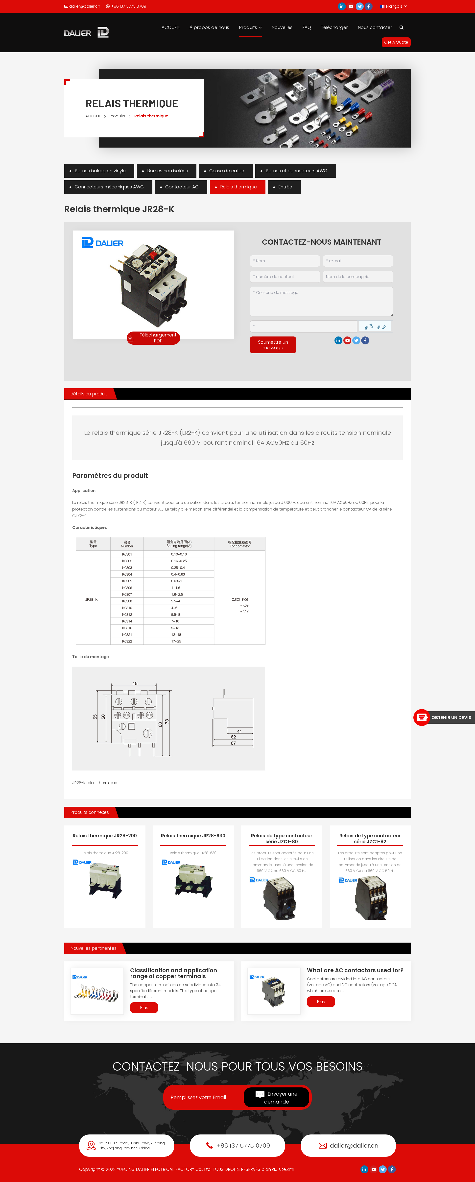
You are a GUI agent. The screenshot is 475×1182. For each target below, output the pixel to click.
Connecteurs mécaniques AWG (109, 187)
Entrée (285, 187)
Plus (144, 1008)
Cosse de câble (226, 171)
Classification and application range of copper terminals (173, 973)
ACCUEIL (171, 27)
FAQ (306, 27)
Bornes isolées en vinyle (100, 171)
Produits (248, 27)
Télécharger (334, 27)
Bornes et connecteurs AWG (296, 171)
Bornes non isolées (167, 171)
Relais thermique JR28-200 (105, 835)
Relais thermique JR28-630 (193, 835)
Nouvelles (282, 27)
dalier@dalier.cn (84, 6)
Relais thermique (151, 116)
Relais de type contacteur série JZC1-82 (370, 838)
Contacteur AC (182, 187)
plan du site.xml (277, 1169)
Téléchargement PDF (158, 338)
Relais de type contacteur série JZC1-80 (281, 838)
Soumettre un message (273, 345)
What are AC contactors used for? (355, 970)
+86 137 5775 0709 (128, 6)
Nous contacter (375, 27)
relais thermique (102, 783)
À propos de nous (209, 27)
